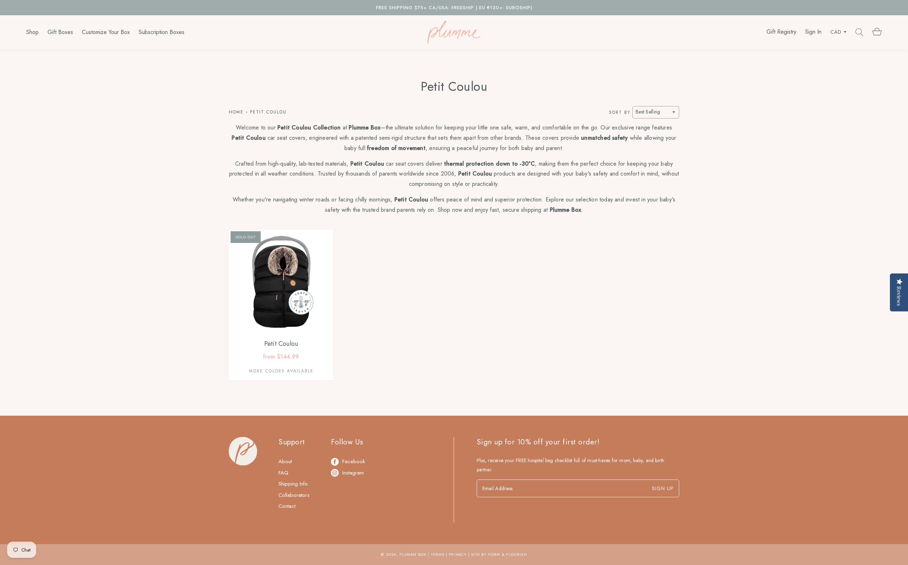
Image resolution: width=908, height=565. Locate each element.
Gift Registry (781, 32)
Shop (32, 32)
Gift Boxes (60, 32)
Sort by (620, 112)
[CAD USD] (838, 32)
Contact (286, 506)
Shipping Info (293, 484)
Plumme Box (412, 554)
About (285, 461)
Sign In (813, 32)
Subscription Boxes (161, 32)
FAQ (283, 473)
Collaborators (294, 495)
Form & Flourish (507, 554)
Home (236, 112)
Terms (438, 554)
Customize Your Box (106, 32)
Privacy (458, 554)
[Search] (859, 32)
